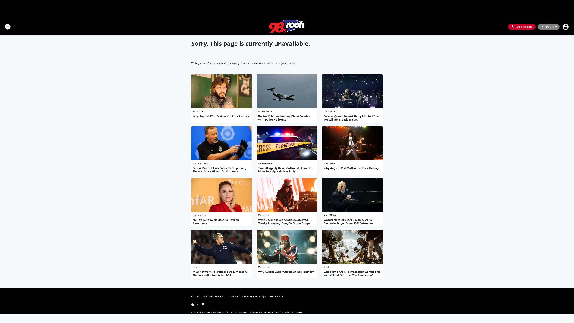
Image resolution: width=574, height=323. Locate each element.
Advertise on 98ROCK (214, 296)
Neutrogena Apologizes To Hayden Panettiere (216, 221)
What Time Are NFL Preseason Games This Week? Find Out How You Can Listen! (352, 273)
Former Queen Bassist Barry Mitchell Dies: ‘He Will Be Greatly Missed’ (352, 118)
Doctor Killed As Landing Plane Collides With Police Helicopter (284, 118)
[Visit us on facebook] (193, 305)
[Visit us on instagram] (203, 305)
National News (265, 111)
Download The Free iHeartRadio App (247, 296)
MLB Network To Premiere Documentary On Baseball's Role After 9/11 (220, 273)
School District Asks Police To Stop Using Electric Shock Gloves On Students (219, 169)
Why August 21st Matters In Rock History (351, 168)
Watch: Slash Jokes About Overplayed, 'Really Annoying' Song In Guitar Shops (284, 221)
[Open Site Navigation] (8, 27)
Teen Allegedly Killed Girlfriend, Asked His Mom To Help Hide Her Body (285, 169)
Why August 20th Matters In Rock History (286, 271)
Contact (195, 296)
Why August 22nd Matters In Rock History (221, 116)
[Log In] (566, 27)
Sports (196, 267)
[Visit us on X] (198, 305)
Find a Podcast (277, 296)
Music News (199, 111)
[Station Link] (287, 27)
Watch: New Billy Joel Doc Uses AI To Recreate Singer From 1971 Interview (348, 221)
